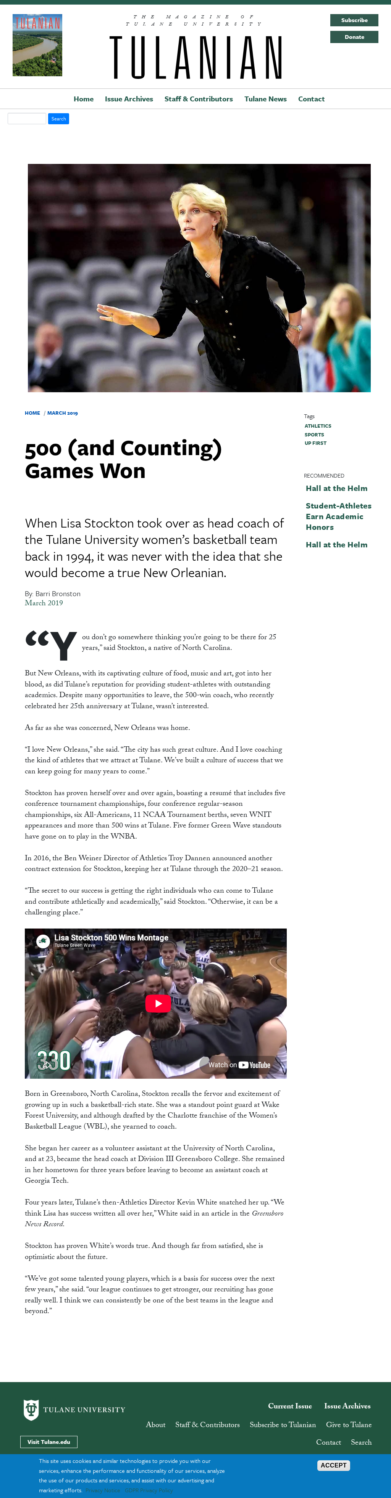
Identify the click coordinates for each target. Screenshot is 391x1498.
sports (314, 434)
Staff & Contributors (199, 98)
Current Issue (290, 1407)
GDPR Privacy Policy (149, 1490)
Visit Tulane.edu (48, 1441)
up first (315, 443)
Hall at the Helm (337, 488)
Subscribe (354, 20)
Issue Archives (129, 98)
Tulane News (265, 98)
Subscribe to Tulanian (283, 1425)
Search (361, 1443)
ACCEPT (334, 1465)
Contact (311, 98)
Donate (354, 36)
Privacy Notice (103, 1490)
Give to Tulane (349, 1425)
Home (84, 98)
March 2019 (62, 413)
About (155, 1425)
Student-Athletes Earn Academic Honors (339, 516)
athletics (318, 426)
